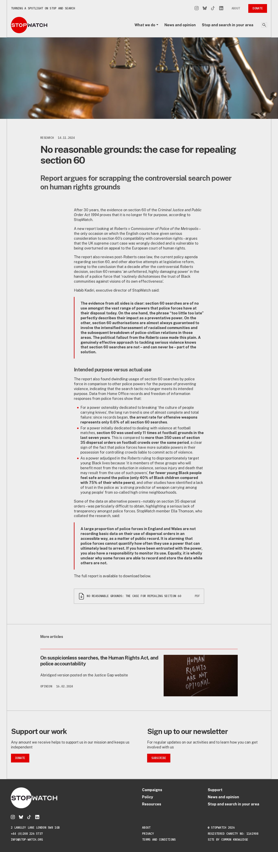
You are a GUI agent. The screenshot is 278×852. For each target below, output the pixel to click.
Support (215, 790)
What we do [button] (145, 25)
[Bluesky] (205, 8)
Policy (147, 797)
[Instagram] (197, 8)
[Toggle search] (264, 25)
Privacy (148, 834)
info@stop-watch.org (27, 839)
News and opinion (180, 25)
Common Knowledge (234, 839)
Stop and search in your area (227, 25)
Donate (258, 8)
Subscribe (158, 758)
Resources (151, 804)
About (236, 8)
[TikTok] (213, 8)
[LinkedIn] (221, 8)
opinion (46, 686)
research (47, 138)
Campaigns (152, 790)
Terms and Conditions (159, 839)
